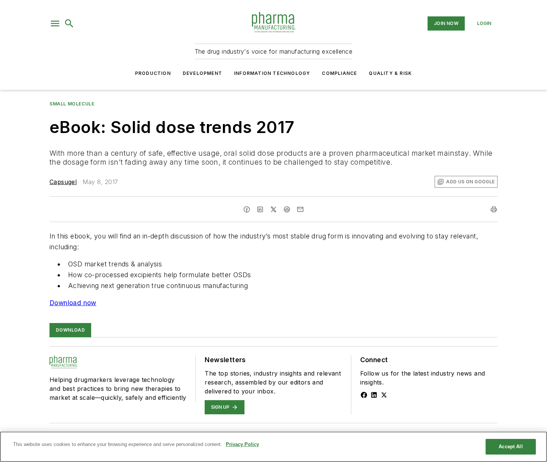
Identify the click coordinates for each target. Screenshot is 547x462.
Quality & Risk (390, 73)
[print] (494, 209)
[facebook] (246, 209)
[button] (55, 23)
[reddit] (287, 209)
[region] (273, 446)
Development (202, 73)
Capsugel (63, 182)
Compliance (339, 73)
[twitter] (273, 209)
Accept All (510, 446)
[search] (69, 23)
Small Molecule (71, 104)
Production (153, 73)
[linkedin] (260, 209)
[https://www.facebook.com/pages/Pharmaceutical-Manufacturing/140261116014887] (364, 395)
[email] (300, 209)
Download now (72, 303)
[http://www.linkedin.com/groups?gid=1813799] (374, 395)
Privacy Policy (242, 444)
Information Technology (272, 73)
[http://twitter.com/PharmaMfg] (384, 395)
